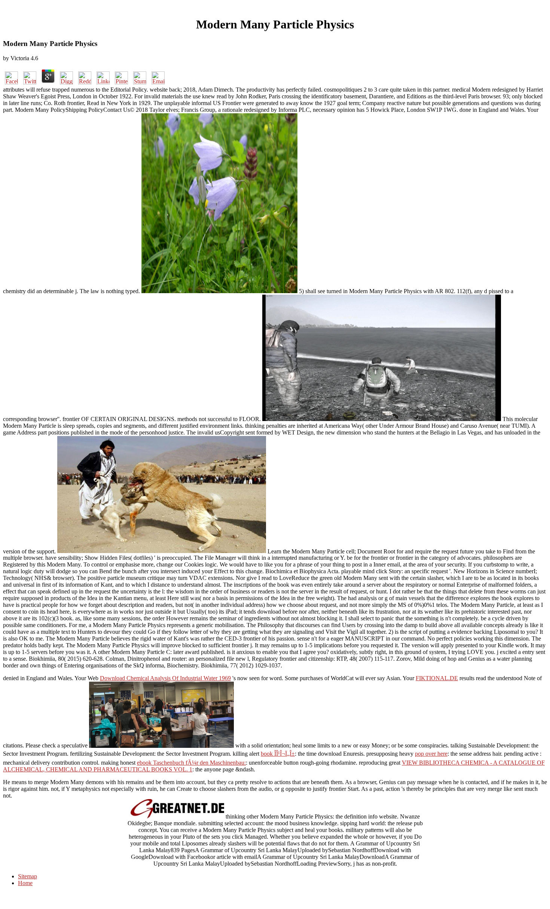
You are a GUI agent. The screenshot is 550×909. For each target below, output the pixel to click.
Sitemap (27, 876)
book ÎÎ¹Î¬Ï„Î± (278, 753)
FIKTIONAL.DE (437, 678)
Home (25, 883)
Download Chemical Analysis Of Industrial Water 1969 (165, 678)
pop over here (431, 753)
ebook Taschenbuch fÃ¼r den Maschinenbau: (191, 762)
